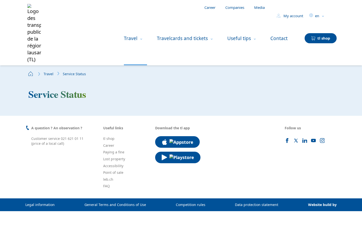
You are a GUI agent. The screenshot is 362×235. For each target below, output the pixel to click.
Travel (130, 38)
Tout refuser (54, 223)
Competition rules (190, 204)
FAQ (106, 186)
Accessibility (113, 165)
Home (30, 73)
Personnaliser (22, 223)
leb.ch (108, 179)
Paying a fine (113, 152)
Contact (279, 38)
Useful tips (239, 38)
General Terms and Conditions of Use (115, 204)
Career (209, 7)
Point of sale (113, 172)
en (317, 15)
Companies (234, 7)
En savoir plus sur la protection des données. (49, 207)
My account (292, 15)
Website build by (322, 204)
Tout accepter (86, 223)
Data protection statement (256, 204)
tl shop (109, 138)
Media (259, 7)
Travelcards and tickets (182, 38)
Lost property (114, 159)
